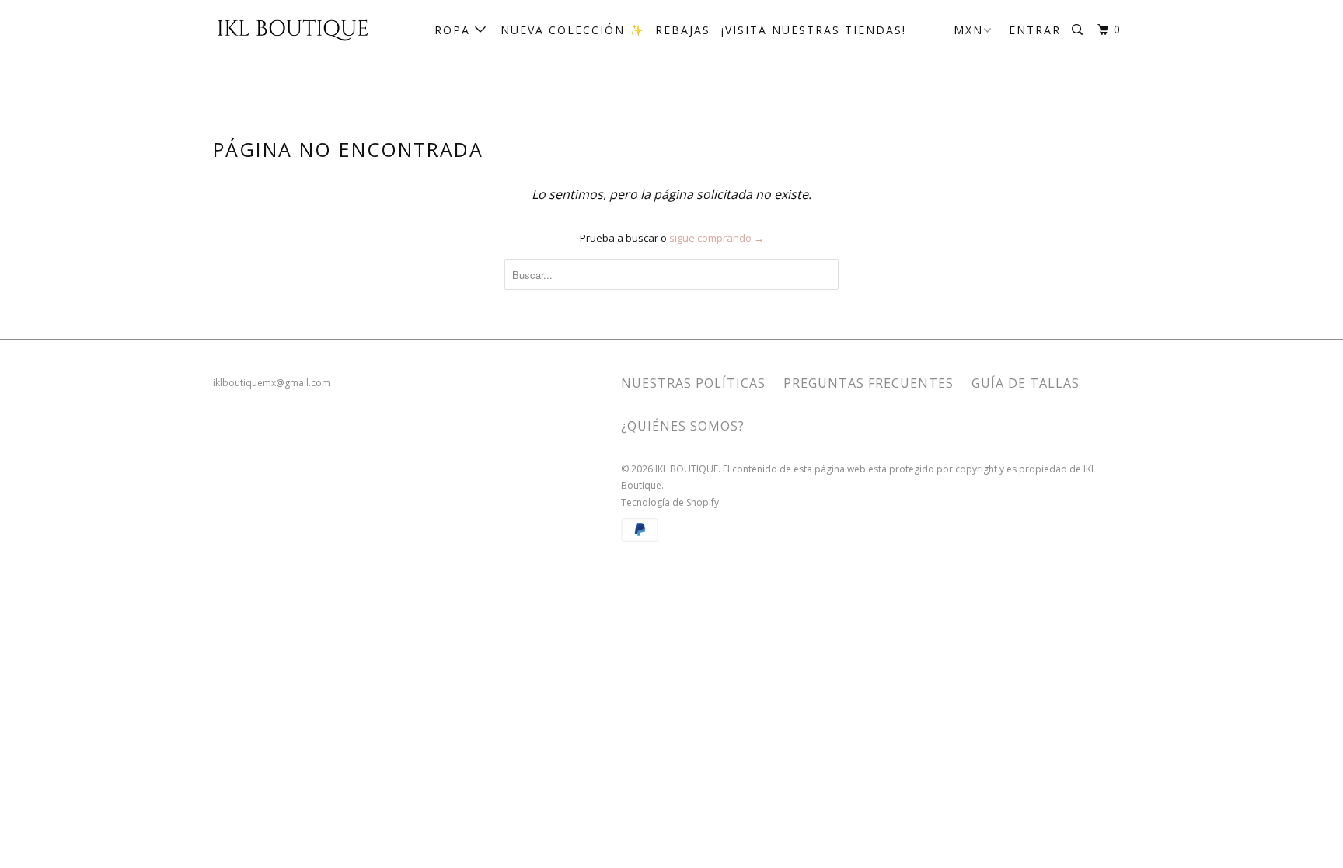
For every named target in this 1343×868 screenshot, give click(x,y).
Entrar (1035, 30)
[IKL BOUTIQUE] (292, 29)
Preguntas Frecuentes (868, 383)
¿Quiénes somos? (683, 425)
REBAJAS (682, 30)
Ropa (454, 30)
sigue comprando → (716, 238)
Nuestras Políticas (693, 383)
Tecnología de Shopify (670, 502)
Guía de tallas (1025, 383)
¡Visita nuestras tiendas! (813, 30)
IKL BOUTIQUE (686, 469)
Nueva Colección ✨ (572, 30)
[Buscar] (1079, 30)
